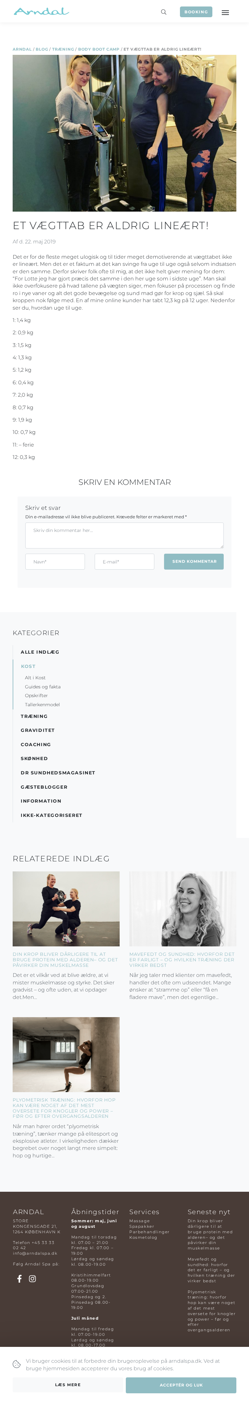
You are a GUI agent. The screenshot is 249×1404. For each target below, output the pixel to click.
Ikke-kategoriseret (52, 815)
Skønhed (34, 758)
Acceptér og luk (181, 1385)
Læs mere (68, 1384)
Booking (196, 11)
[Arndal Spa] (41, 11)
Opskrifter (36, 695)
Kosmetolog (143, 1237)
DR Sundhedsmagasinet (58, 773)
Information (41, 801)
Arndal (22, 49)
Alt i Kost (35, 678)
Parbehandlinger (149, 1231)
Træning (63, 49)
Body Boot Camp (99, 49)
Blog (42, 49)
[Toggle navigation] (225, 12)
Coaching (36, 744)
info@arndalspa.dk (35, 1253)
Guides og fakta (43, 687)
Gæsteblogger (44, 787)
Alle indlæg (40, 652)
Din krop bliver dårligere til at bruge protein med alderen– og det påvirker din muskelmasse (65, 959)
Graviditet (38, 730)
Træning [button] (34, 716)
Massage (139, 1220)
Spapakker (141, 1226)
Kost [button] (28, 666)
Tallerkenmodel (42, 705)
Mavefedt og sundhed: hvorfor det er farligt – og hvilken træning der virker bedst (182, 959)
